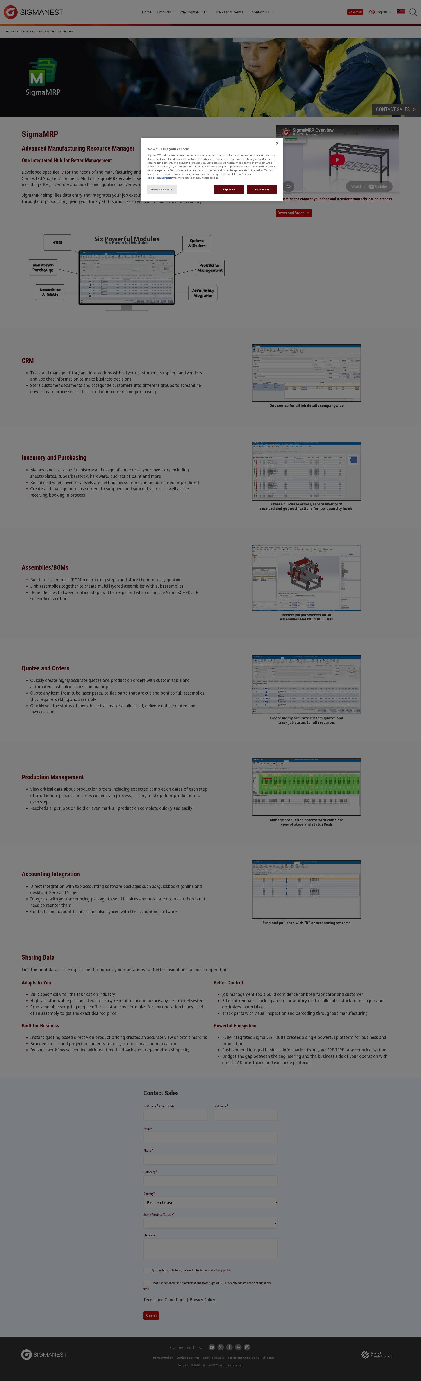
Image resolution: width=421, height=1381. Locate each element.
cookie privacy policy (160, 177)
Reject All (229, 189)
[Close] (277, 143)
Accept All (262, 189)
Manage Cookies (162, 189)
